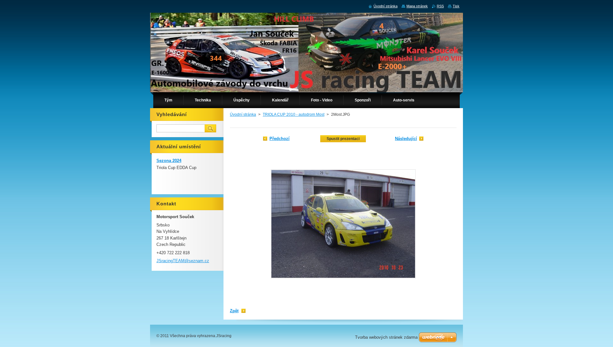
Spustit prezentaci (343, 139)
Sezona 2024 (168, 160)
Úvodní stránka (243, 114)
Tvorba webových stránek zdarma (386, 337)
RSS (440, 6)
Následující (406, 138)
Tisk (456, 6)
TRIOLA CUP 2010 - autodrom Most (293, 114)
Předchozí (279, 138)
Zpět (234, 310)
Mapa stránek (417, 6)
